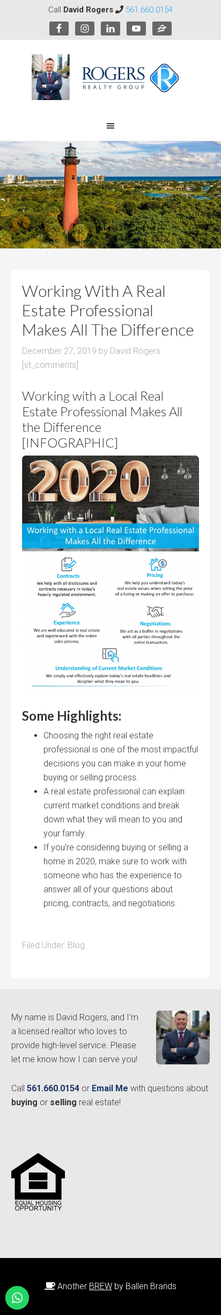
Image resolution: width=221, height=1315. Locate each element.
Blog (76, 945)
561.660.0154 (149, 10)
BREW (100, 1286)
